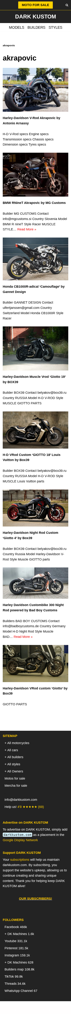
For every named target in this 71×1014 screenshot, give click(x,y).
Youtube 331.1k (16, 941)
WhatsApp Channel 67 (21, 991)
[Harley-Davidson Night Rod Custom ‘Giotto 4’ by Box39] (35, 508)
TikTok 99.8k (14, 976)
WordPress (50, 1010)
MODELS (16, 27)
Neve (17, 1010)
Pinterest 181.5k (16, 948)
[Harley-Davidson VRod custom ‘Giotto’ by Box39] (35, 663)
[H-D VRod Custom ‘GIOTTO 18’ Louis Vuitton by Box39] (35, 430)
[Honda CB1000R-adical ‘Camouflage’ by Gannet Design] (35, 259)
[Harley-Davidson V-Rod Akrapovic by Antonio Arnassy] (35, 90)
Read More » (26, 229)
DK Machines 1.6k (20, 934)
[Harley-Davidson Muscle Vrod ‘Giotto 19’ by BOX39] (35, 348)
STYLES (55, 27)
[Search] (67, 5)
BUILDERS (36, 27)
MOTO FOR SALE (35, 5)
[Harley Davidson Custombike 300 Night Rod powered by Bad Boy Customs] (35, 583)
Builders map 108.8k (19, 969)
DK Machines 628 (20, 962)
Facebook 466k (16, 927)
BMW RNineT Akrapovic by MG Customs (34, 203)
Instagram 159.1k (17, 955)
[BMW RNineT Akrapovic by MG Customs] (35, 175)
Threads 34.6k (15, 983)
